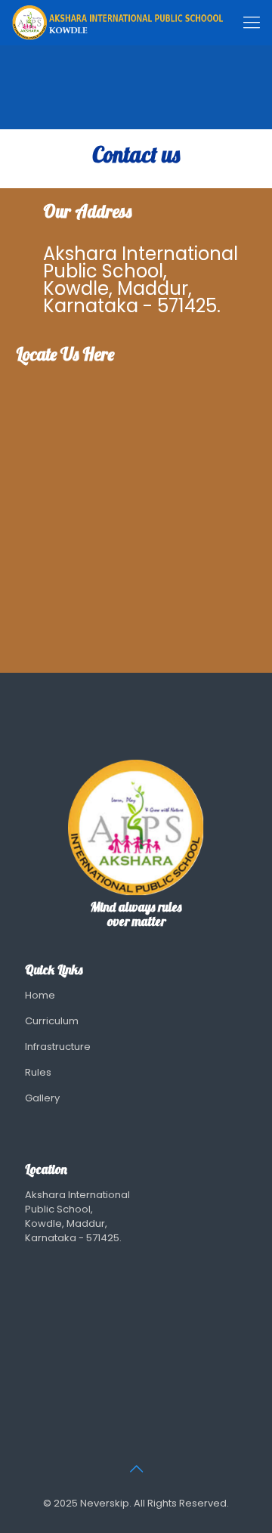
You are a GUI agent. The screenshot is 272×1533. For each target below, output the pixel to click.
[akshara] (117, 23)
